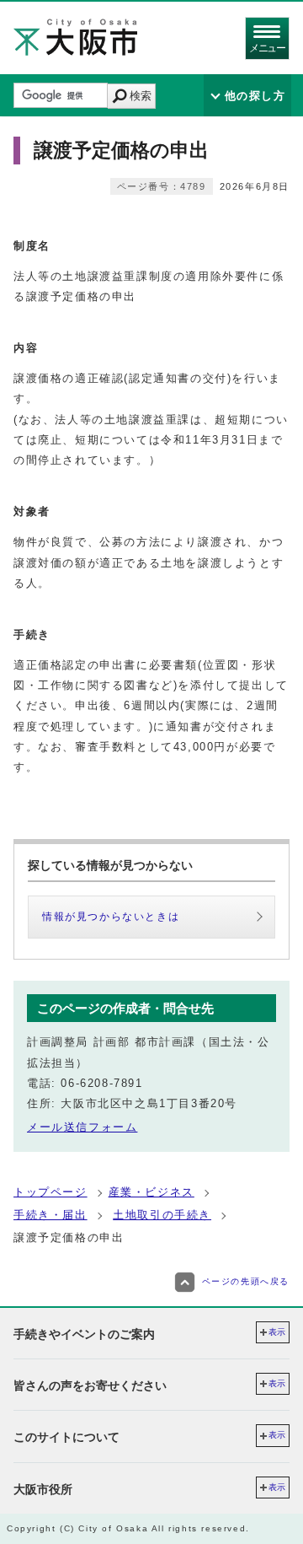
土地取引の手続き (162, 1214)
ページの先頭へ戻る (246, 1281)
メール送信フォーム (82, 1127)
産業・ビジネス (151, 1192)
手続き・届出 (50, 1214)
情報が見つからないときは (110, 917)
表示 (276, 1332)
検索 (141, 95)
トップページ (50, 1192)
